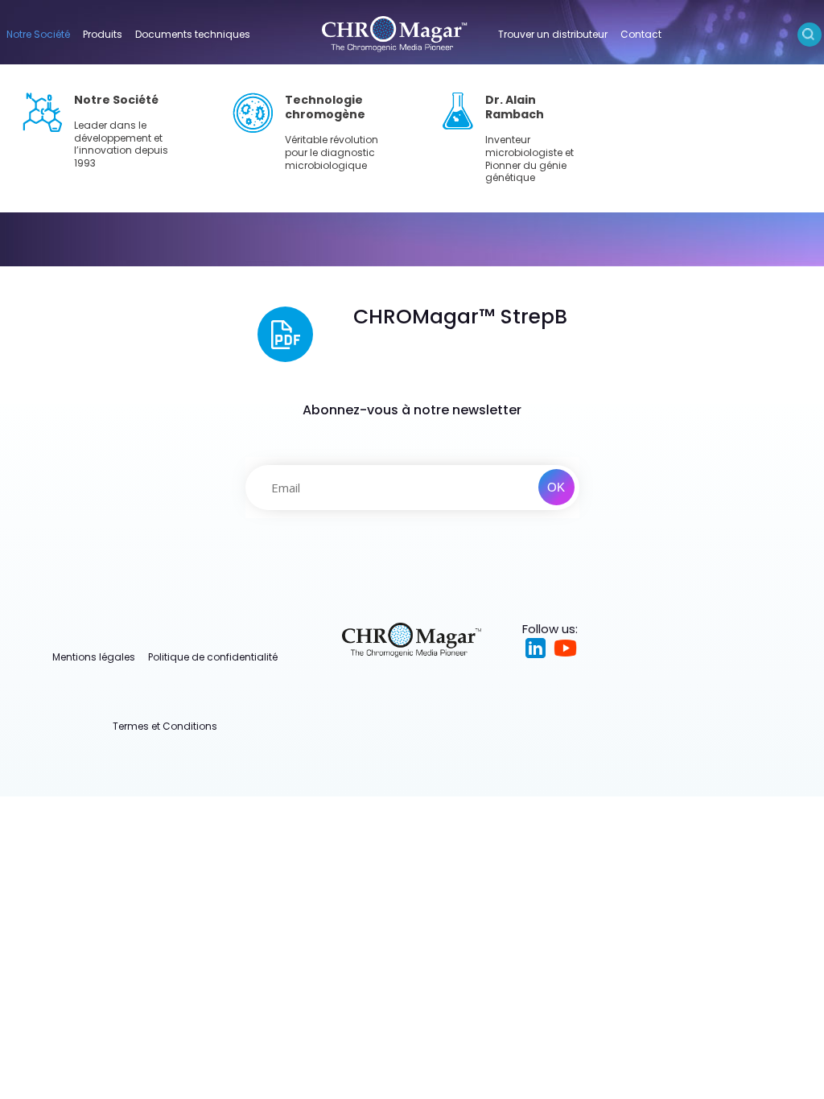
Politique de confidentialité (213, 657)
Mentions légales (93, 657)
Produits (102, 34)
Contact (640, 34)
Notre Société (38, 34)
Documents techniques (192, 34)
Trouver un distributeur (553, 34)
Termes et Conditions (165, 726)
